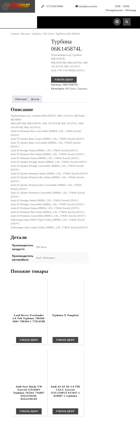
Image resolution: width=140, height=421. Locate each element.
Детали (35, 99)
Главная (15, 34)
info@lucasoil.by (88, 6)
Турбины (36, 34)
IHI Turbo (48, 34)
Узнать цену (63, 79)
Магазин (25, 34)
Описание (21, 99)
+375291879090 (54, 6)
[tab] (21, 99)
